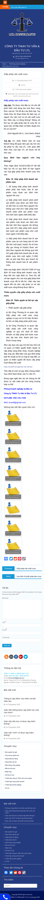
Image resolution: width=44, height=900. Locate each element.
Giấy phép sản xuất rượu (27, 94)
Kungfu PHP (36, 897)
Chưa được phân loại (12, 755)
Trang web (5, 637)
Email (4, 630)
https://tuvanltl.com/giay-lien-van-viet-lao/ (18, 367)
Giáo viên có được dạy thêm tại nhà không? (19, 821)
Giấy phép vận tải (11, 762)
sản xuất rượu (26, 96)
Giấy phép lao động (11, 759)
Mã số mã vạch (10, 768)
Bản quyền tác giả (11, 752)
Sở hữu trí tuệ (9, 775)
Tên (4, 622)
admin (23, 85)
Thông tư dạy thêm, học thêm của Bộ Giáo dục (20, 808)
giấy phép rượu (13, 94)
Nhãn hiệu (8, 772)
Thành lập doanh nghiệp (23, 89)
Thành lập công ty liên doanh (14, 781)
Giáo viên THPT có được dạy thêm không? (19, 818)
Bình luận (5, 598)
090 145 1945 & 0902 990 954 (23, 56)
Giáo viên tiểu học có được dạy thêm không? (20, 815)
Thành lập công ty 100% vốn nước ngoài (18, 778)
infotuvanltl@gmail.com (22, 58)
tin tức (7, 788)
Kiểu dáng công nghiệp (12, 765)
